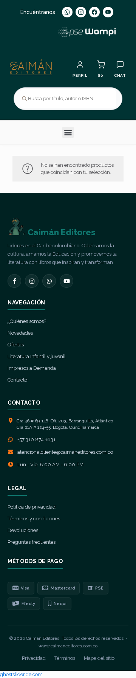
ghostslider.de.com (21, 674)
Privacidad (34, 658)
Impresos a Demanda (32, 368)
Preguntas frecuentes (32, 542)
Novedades (20, 333)
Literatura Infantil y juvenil (37, 356)
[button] (68, 132)
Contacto (17, 380)
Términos (64, 658)
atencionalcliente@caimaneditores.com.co (65, 452)
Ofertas (16, 345)
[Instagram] (81, 12)
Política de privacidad (32, 507)
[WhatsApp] (67, 12)
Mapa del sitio (99, 658)
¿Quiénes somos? (27, 321)
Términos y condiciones (34, 518)
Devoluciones (23, 530)
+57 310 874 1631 (36, 439)
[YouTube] (108, 12)
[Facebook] (94, 12)
